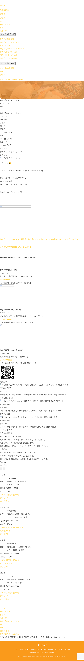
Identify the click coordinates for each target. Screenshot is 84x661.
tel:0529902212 (6, 319)
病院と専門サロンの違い (9, 55)
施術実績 (43, 649)
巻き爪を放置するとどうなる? (12, 49)
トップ (16, 649)
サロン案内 (58, 649)
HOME (43, 645)
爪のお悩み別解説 (8, 63)
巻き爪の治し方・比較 (8, 52)
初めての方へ (25, 649)
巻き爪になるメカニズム (9, 42)
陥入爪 (2, 71)
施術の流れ (35, 649)
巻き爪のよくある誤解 (8, 58)
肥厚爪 (2, 75)
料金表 (50, 649)
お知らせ (67, 649)
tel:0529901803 (6, 360)
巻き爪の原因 (5, 45)
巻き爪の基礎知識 (8, 34)
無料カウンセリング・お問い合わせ (42, 652)
